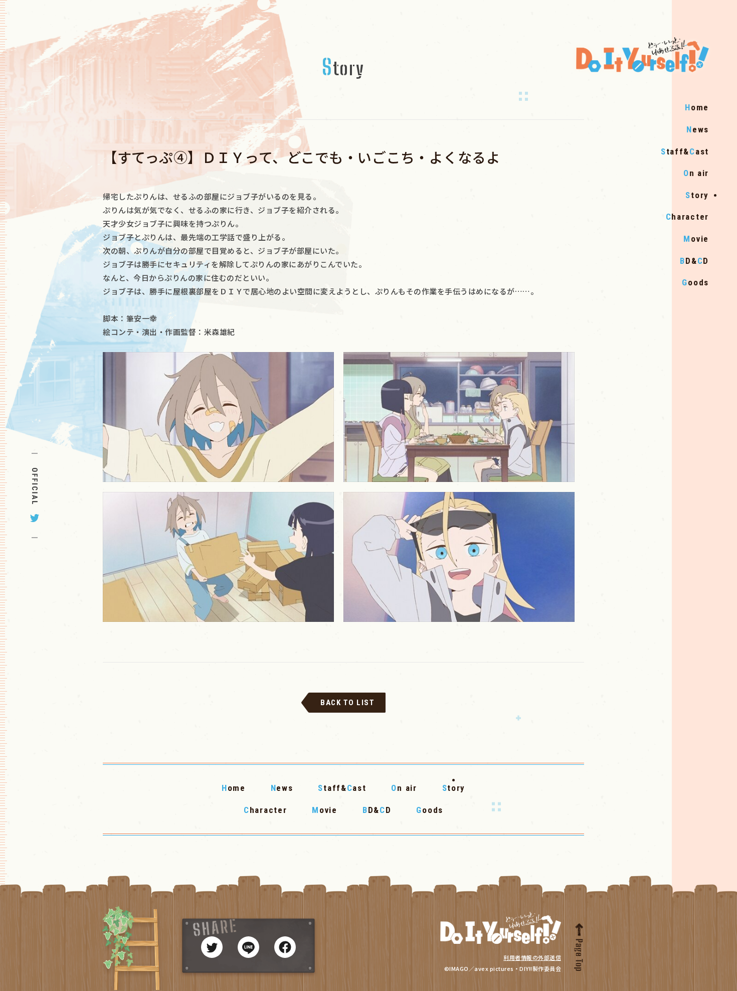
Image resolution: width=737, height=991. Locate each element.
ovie (696, 239)
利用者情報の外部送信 (532, 957)
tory (697, 195)
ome (697, 107)
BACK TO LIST (347, 702)
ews (697, 129)
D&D (694, 261)
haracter (687, 217)
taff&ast (685, 151)
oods (695, 282)
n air (696, 173)
